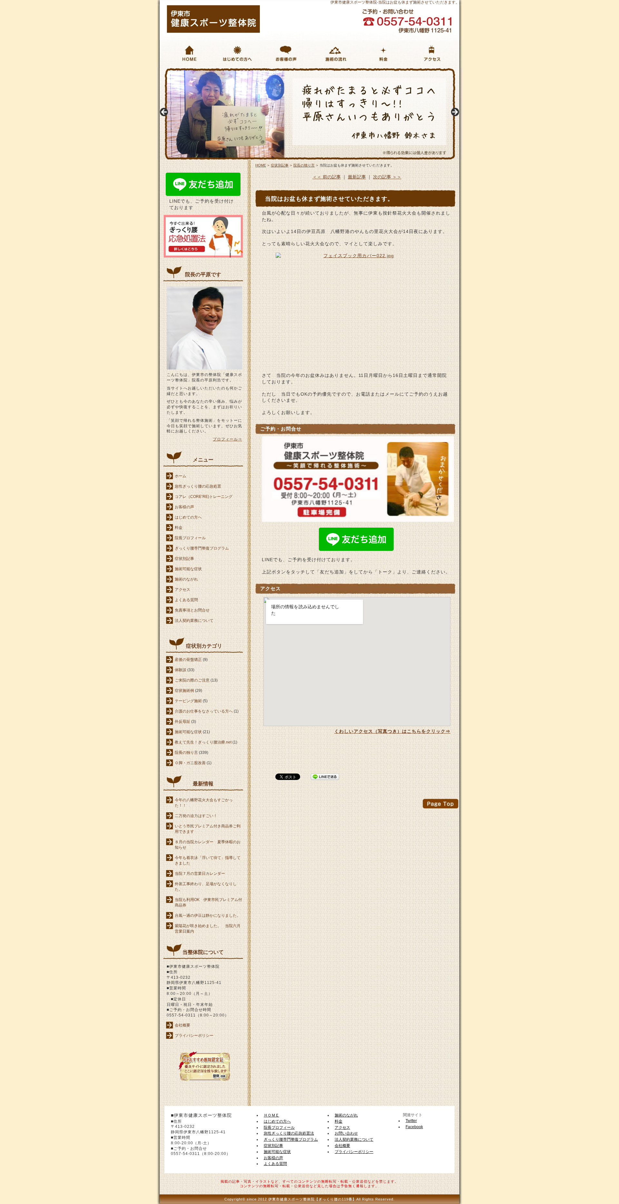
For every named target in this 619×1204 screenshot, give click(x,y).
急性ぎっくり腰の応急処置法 (289, 1133)
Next (454, 112)
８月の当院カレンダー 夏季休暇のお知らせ (208, 845)
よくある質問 (186, 600)
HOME (164, 70)
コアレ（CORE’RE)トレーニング (203, 496)
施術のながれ (325, 71)
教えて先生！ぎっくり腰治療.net (203, 742)
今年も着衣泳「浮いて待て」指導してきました (208, 860)
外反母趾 (182, 721)
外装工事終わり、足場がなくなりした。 (206, 887)
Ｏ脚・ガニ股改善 (190, 763)
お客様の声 (275, 71)
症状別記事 (184, 558)
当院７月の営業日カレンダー (200, 873)
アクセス (182, 589)
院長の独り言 (186, 752)
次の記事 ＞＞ (387, 176)
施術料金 (369, 71)
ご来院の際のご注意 (192, 680)
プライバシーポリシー (194, 1035)
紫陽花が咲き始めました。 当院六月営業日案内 (208, 929)
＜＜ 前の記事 (326, 176)
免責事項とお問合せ (192, 610)
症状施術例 (184, 690)
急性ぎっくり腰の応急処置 (198, 486)
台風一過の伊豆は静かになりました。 (208, 915)
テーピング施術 (188, 701)
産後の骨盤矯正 (188, 659)
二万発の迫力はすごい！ (196, 816)
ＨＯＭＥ (271, 1115)
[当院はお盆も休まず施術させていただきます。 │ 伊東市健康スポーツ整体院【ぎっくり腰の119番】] (213, 31)
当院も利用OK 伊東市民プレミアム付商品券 (208, 902)
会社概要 (182, 1025)
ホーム (180, 476)
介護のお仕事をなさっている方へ (204, 711)
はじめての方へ (232, 71)
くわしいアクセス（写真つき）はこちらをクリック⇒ (392, 731)
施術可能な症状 (188, 569)
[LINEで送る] (325, 776)
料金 (178, 527)
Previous (164, 112)
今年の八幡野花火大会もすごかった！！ (204, 803)
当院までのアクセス (431, 71)
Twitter (411, 1120)
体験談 (180, 670)
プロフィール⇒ (227, 439)
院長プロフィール (190, 538)
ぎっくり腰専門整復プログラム (202, 548)
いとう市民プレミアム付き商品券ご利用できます (208, 829)
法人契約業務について (194, 620)
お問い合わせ (346, 1133)
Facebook (414, 1127)
